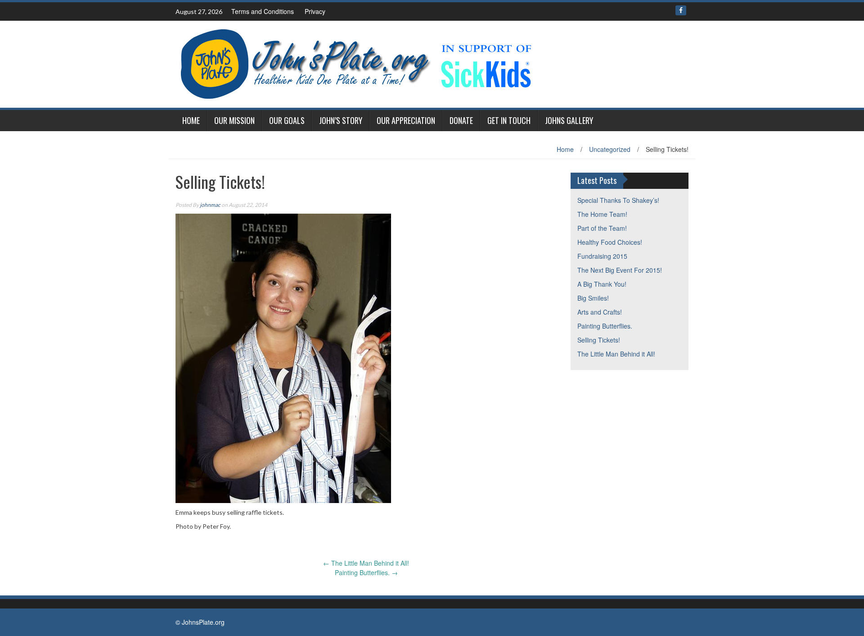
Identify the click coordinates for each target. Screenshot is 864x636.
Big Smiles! (593, 297)
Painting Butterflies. (366, 572)
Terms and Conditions (262, 11)
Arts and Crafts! (599, 311)
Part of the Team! (602, 228)
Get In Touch (509, 120)
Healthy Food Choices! (609, 242)
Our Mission (234, 120)
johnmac (210, 204)
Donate (461, 120)
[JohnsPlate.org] (356, 63)
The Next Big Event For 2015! (619, 270)
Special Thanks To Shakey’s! (618, 200)
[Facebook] (680, 10)
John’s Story (340, 120)
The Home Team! (602, 214)
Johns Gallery (569, 120)
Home (191, 120)
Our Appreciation (406, 120)
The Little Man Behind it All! (366, 562)
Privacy (315, 11)
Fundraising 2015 (602, 256)
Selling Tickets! (598, 339)
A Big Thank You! (601, 283)
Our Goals (287, 120)
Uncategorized (609, 149)
